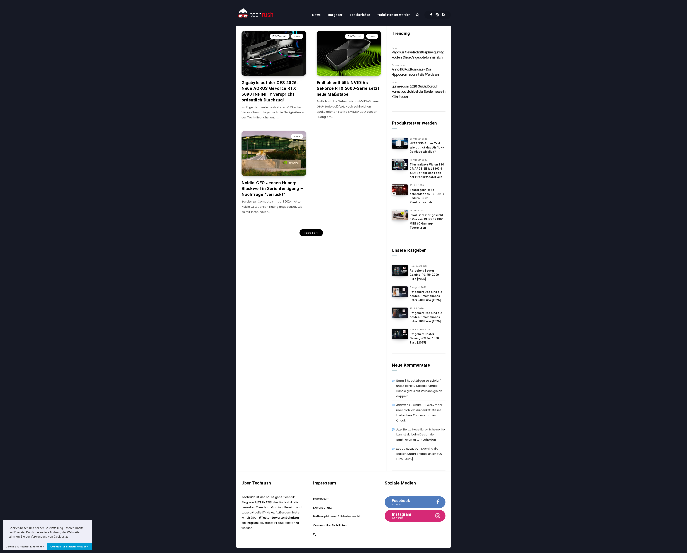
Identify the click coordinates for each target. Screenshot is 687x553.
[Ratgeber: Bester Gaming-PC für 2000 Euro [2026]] (400, 270)
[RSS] (443, 15)
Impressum (321, 499)
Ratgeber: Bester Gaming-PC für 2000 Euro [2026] (424, 275)
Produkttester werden (393, 15)
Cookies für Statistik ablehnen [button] (25, 546)
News (316, 15)
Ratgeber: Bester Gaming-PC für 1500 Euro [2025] (424, 338)
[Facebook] (431, 15)
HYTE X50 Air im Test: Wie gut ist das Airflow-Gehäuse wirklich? (427, 147)
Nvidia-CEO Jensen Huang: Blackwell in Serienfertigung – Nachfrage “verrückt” (272, 188)
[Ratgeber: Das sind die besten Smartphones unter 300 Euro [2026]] (400, 313)
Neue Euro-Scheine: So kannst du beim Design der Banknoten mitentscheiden (420, 434)
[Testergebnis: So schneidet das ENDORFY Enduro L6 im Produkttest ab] (400, 189)
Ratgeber (335, 15)
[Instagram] (437, 15)
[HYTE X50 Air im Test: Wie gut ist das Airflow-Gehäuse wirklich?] (400, 143)
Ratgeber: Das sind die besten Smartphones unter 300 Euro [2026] (426, 317)
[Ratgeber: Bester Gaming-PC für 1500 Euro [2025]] (400, 334)
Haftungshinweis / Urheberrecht (336, 516)
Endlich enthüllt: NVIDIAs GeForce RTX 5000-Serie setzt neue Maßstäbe (348, 88)
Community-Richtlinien (330, 525)
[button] (70, 536)
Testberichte (360, 15)
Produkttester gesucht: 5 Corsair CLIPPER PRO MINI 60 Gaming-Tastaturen (427, 221)
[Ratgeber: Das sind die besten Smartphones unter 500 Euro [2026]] (400, 291)
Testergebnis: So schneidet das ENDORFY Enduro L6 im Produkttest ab (427, 196)
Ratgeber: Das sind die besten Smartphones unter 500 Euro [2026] (426, 296)
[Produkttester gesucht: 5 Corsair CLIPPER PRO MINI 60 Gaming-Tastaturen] (400, 215)
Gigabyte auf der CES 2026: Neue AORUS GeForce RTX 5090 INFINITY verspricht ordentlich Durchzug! (270, 91)
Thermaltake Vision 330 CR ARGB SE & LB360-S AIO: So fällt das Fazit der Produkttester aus (427, 171)
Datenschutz (322, 508)
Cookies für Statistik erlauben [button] (69, 546)
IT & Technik (279, 36)
